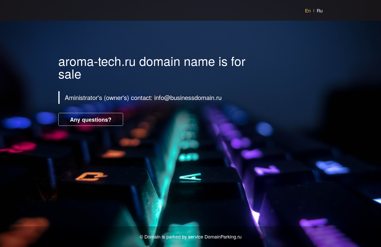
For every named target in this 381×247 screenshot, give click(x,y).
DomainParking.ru (223, 236)
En (308, 10)
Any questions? (90, 119)
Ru (320, 10)
